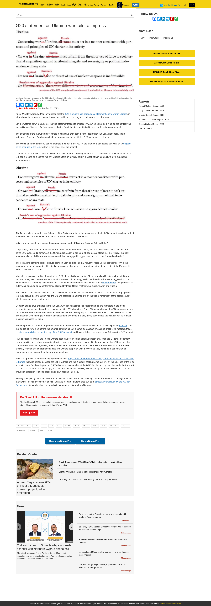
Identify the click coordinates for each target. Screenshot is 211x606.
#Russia (85, 426)
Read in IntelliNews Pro (60, 441)
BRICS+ (123, 325)
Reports (103, 5)
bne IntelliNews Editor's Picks (166, 53)
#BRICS (67, 426)
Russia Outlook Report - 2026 (151, 124)
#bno (58, 426)
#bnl (51, 426)
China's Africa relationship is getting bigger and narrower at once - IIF (88, 472)
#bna (43, 426)
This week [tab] (153, 38)
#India (36, 426)
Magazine (125, 5)
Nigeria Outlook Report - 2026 (151, 115)
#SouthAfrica (114, 426)
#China (95, 426)
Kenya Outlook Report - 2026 (151, 110)
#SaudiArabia (21, 430)
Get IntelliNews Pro (90, 441)
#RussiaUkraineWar (23, 426)
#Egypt (50, 430)
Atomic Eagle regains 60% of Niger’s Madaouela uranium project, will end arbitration (34, 487)
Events (111, 5)
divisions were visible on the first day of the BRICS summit (44, 332)
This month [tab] (168, 38)
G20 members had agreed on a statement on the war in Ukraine (96, 114)
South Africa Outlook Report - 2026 (154, 120)
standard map (109, 282)
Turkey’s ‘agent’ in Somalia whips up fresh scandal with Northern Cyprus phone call (44, 547)
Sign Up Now (29, 412)
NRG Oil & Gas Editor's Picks (166, 72)
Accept (162, 604)
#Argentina (125, 426)
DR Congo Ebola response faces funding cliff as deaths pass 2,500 (88, 480)
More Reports (145, 129)
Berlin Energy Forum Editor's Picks (166, 81)
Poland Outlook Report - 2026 (151, 106)
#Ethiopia (32, 430)
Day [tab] (142, 38)
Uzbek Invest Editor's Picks (166, 63)
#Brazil (76, 426)
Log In (192, 5)
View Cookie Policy (173, 604)
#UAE (41, 430)
